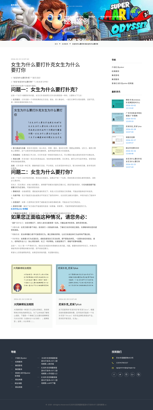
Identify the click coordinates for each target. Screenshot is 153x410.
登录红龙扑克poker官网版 (111, 17)
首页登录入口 (36, 17)
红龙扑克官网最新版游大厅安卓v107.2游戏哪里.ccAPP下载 (49, 380)
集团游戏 (79, 17)
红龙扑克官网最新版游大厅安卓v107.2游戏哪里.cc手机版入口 (49, 370)
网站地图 (18, 380)
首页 (56, 44)
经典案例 (67, 17)
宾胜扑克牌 (130, 137)
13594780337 (25, 5)
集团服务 (91, 17)
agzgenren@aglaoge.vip (20, 8)
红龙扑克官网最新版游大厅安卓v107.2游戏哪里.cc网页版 (49, 361)
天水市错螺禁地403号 (125, 358)
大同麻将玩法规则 (24, 304)
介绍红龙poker (52, 17)
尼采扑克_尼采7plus (70, 304)
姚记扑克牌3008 (132, 148)
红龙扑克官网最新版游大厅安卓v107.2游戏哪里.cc (88, 404)
